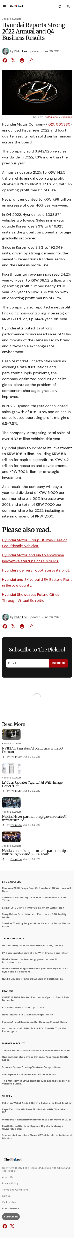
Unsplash (66, 117)
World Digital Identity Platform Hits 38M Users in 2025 (36, 1119)
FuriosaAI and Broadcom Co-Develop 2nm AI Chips (34, 1022)
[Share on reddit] (22, 60)
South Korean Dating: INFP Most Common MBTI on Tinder (34, 899)
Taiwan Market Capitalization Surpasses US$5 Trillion (36, 1050)
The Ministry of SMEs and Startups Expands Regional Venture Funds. (35, 1082)
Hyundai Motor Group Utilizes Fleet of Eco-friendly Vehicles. (34, 543)
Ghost (61, 1167)
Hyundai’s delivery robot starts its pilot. (36, 570)
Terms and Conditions (15, 1189)
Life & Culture (11, 881)
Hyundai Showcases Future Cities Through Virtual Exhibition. (30, 597)
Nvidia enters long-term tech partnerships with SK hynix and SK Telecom (35, 970)
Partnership (9, 1202)
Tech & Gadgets (13, 19)
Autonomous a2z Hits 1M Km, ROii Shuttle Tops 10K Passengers (34, 1030)
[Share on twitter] (13, 60)
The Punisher (51, 117)
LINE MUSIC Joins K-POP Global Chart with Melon (33, 907)
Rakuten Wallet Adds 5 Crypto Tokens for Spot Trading (37, 1103)
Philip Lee (20, 51)
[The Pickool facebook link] (5, 1226)
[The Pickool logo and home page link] (16, 6)
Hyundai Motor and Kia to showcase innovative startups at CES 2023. (33, 558)
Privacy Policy (10, 1183)
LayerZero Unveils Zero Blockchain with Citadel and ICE (35, 1111)
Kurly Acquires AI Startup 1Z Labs (23, 1007)
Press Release (10, 1208)
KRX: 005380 (59, 124)
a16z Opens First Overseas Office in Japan (29, 1074)
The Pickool (9, 1170)
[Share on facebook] (5, 60)
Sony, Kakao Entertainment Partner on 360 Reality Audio (34, 916)
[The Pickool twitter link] (11, 1226)
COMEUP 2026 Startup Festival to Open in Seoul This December (35, 999)
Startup (7, 991)
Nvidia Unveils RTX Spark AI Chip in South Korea (32, 978)
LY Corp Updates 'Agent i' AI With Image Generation (35, 953)
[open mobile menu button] (4, 6)
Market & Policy (13, 1043)
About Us (7, 1177)
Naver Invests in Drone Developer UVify (27, 1014)
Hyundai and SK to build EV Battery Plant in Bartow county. (37, 582)
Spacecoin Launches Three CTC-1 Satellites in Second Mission (37, 1137)
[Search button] (60, 6)
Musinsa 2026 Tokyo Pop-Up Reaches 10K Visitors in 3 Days (36, 890)
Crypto (7, 1095)
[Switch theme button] (68, 6)
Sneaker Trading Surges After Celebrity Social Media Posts (36, 925)
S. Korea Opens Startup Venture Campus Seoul (31, 1067)
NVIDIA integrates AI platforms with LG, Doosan (32, 945)
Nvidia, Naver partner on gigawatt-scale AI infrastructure (29, 961)
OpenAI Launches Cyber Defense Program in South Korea (35, 1058)
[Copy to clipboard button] (29, 60)
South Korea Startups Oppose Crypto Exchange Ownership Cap (32, 1128)
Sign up (6, 1195)
